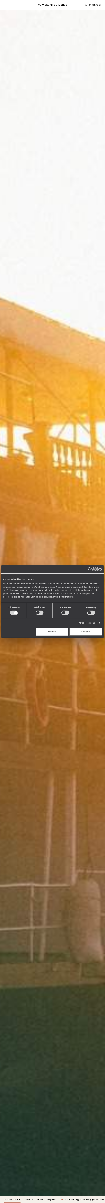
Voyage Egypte (12, 1199)
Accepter (85, 631)
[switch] (39, 613)
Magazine (51, 1199)
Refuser (52, 631)
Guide (40, 1199)
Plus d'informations (63, 597)
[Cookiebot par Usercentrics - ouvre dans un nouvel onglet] (90, 569)
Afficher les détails (88, 623)
